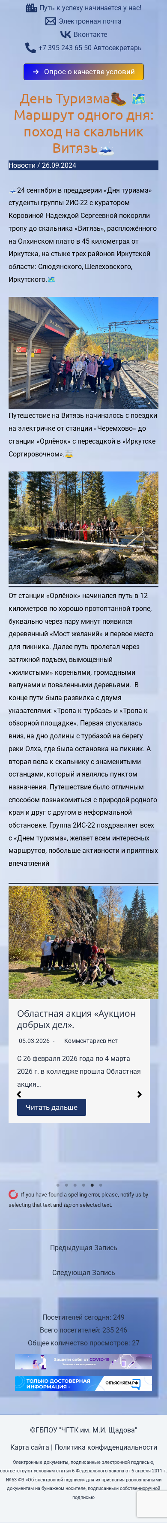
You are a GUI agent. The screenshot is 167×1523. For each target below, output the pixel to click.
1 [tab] (58, 1185)
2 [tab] (66, 1185)
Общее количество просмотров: (80, 1343)
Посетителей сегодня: (77, 1317)
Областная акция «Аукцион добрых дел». (76, 1018)
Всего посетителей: (71, 1330)
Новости (22, 165)
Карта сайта (29, 1447)
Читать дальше (52, 1107)
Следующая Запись (83, 1273)
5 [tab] (92, 1185)
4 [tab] (83, 1185)
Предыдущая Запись (83, 1248)
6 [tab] (100, 1185)
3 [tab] (75, 1185)
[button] (84, 71)
